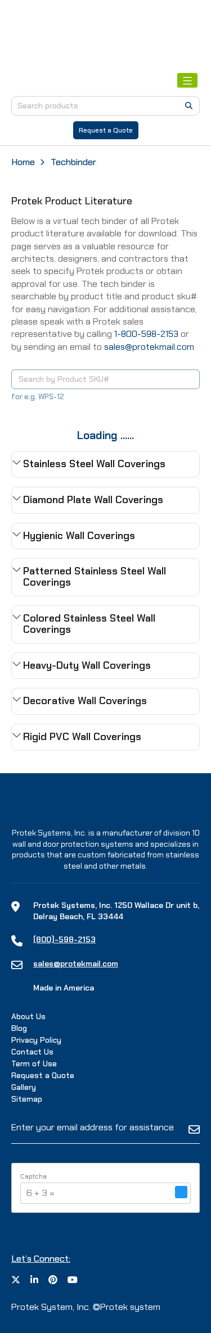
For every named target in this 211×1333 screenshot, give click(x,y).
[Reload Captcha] (181, 1192)
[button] (181, 1193)
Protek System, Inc (50, 1307)
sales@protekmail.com (149, 347)
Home (23, 162)
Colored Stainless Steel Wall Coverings (89, 623)
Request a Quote (106, 130)
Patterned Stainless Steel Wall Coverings (94, 576)
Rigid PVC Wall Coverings (82, 736)
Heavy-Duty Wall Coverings (87, 665)
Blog (19, 1028)
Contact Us (32, 1052)
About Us (28, 1016)
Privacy (36, 1040)
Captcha (33, 1176)
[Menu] (187, 80)
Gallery (23, 1087)
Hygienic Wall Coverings (79, 535)
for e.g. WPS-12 (37, 396)
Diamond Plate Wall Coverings (93, 499)
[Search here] (189, 105)
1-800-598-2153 (146, 334)
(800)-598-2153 (64, 939)
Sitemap (26, 1099)
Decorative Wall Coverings (85, 700)
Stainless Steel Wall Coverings (94, 464)
